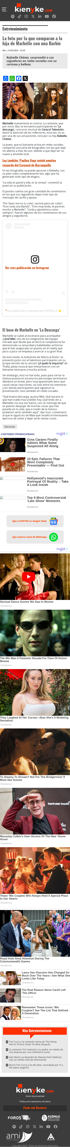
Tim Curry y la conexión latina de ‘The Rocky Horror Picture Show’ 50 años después (33, 1043)
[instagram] (26, 17)
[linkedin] (39, 17)
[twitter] (33, 17)
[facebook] (54, 17)
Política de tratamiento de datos (35, 1101)
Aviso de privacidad (35, 1096)
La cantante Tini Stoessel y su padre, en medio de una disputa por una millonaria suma (36, 1051)
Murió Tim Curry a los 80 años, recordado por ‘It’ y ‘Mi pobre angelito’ (36, 1066)
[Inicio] (33, 9)
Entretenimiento (15, 29)
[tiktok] (19, 17)
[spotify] (12, 17)
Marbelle (9, 426)
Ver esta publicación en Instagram (27, 268)
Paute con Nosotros (35, 1108)
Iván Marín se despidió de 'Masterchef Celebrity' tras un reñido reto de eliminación (35, 1058)
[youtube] (47, 17)
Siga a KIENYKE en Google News (29, 521)
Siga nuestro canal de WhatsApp (29, 537)
